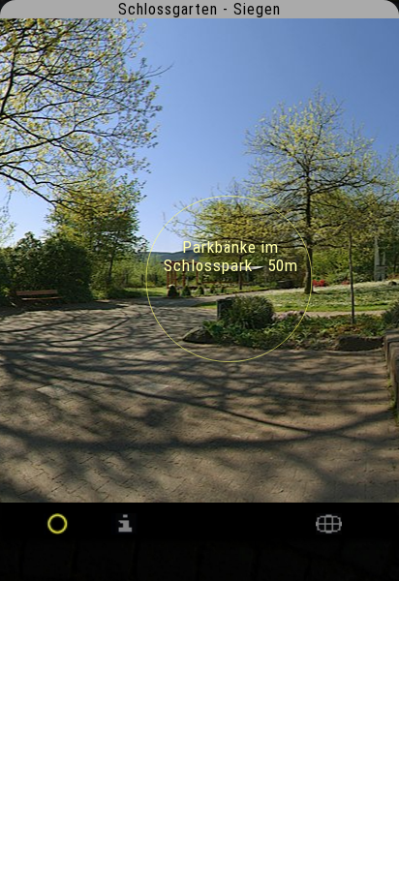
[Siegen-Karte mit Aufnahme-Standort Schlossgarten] (329, 529)
